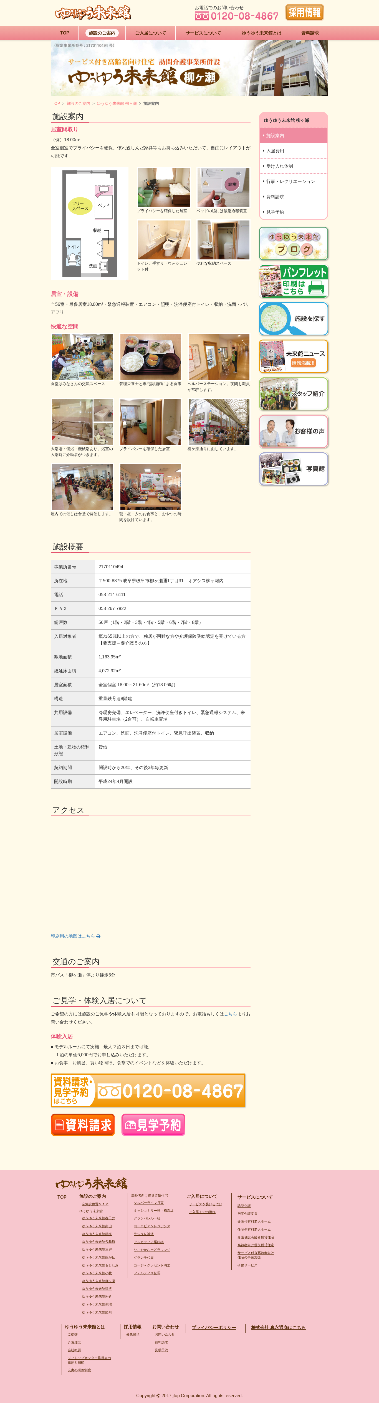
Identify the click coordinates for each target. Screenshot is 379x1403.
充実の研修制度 (79, 1370)
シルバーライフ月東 (149, 1203)
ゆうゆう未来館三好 (97, 1249)
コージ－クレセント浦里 (152, 1265)
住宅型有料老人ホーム (254, 1229)
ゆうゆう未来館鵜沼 (97, 1304)
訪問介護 (244, 1206)
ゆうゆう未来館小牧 (97, 1273)
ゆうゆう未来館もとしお (100, 1265)
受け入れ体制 (279, 166)
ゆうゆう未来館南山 (97, 1226)
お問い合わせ (165, 1334)
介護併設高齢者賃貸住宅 (255, 1237)
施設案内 (275, 135)
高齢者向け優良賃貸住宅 (255, 1245)
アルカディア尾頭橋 (149, 1242)
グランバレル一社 (147, 1218)
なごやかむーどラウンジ (152, 1250)
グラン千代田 (144, 1258)
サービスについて (255, 1197)
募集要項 (133, 1334)
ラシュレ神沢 (144, 1234)
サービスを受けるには (205, 1204)
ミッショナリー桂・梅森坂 (154, 1211)
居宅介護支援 (247, 1214)
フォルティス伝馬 (147, 1273)
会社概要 (74, 1350)
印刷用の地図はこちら (73, 936)
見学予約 (275, 212)
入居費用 (275, 150)
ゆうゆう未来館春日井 (98, 1218)
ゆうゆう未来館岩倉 (97, 1296)
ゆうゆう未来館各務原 (98, 1242)
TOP (56, 103)
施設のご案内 (78, 103)
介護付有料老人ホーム (254, 1221)
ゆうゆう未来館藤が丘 (98, 1257)
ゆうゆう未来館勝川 (97, 1312)
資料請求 (275, 196)
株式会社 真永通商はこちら (278, 1327)
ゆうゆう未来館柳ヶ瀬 (98, 1281)
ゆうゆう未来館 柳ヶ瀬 (117, 103)
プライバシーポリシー (214, 1327)
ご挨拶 (73, 1334)
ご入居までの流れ (202, 1212)
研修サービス (247, 1265)
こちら (230, 1014)
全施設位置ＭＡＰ (95, 1204)
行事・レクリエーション (290, 181)
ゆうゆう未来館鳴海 (97, 1234)
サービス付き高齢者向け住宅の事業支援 (255, 1255)
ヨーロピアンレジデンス (152, 1226)
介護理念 (74, 1342)
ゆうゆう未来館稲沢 (97, 1289)
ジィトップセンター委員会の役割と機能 (89, 1360)
